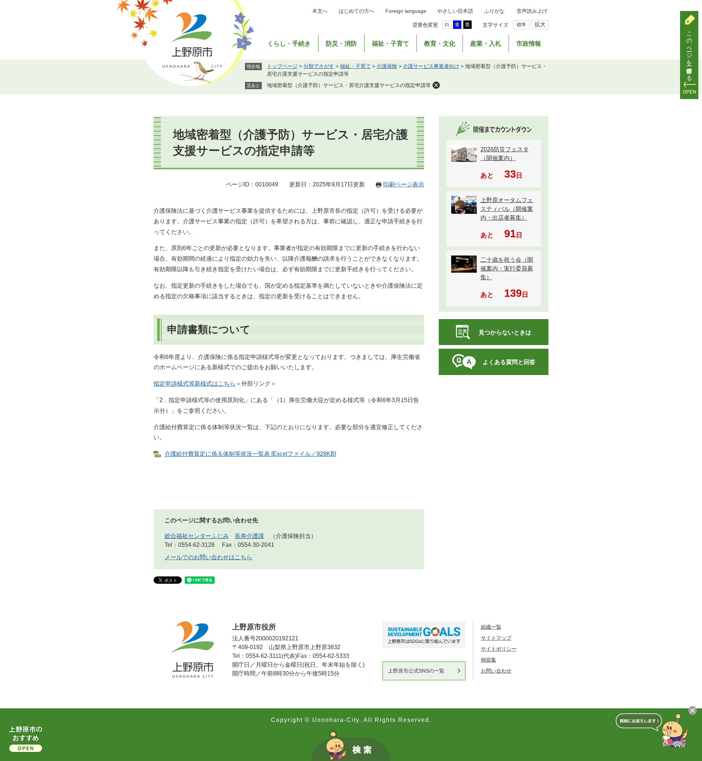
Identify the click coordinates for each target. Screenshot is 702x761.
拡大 (540, 24)
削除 (436, 85)
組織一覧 (491, 627)
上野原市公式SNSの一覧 (416, 671)
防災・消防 (341, 43)
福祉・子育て (390, 43)
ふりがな (494, 11)
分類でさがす (318, 66)
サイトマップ (496, 638)
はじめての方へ (356, 11)
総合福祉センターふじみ (197, 536)
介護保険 (387, 66)
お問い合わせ (496, 671)
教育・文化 (439, 43)
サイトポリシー (499, 649)
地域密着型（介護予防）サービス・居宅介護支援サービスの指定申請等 (349, 85)
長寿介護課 (249, 536)
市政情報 (528, 43)
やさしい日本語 (455, 11)
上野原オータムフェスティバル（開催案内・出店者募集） (506, 209)
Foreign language (405, 11)
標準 (521, 24)
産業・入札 (485, 43)
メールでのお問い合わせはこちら (208, 557)
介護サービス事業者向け (431, 66)
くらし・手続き (289, 43)
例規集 (488, 660)
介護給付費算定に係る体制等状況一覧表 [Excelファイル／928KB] (250, 454)
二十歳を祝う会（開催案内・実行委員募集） (506, 268)
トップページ (282, 66)
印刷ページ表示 (403, 184)
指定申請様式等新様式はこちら (194, 383)
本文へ (320, 11)
